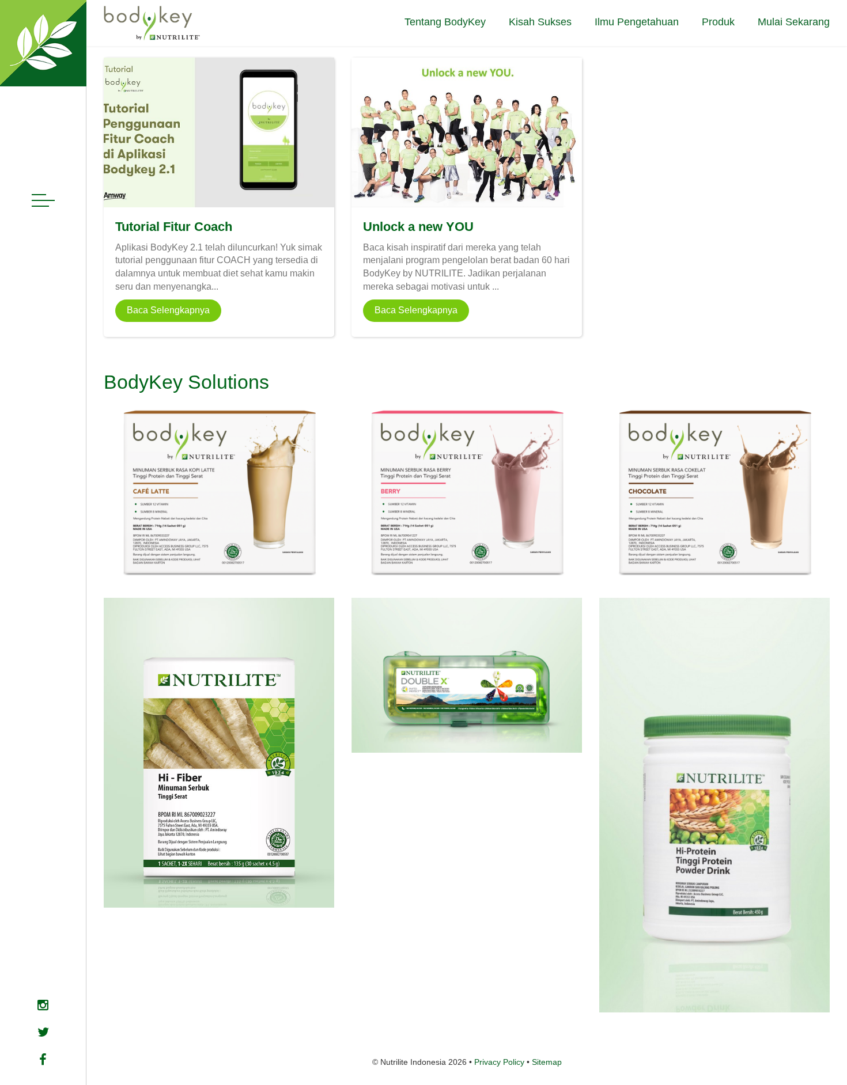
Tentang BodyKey (445, 22)
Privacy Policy (499, 1062)
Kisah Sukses (540, 22)
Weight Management (154, 535)
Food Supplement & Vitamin (415, 735)
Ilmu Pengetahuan (637, 22)
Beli (218, 557)
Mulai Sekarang (794, 22)
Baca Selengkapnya (168, 310)
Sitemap (547, 1062)
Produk (718, 22)
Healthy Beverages (151, 862)
